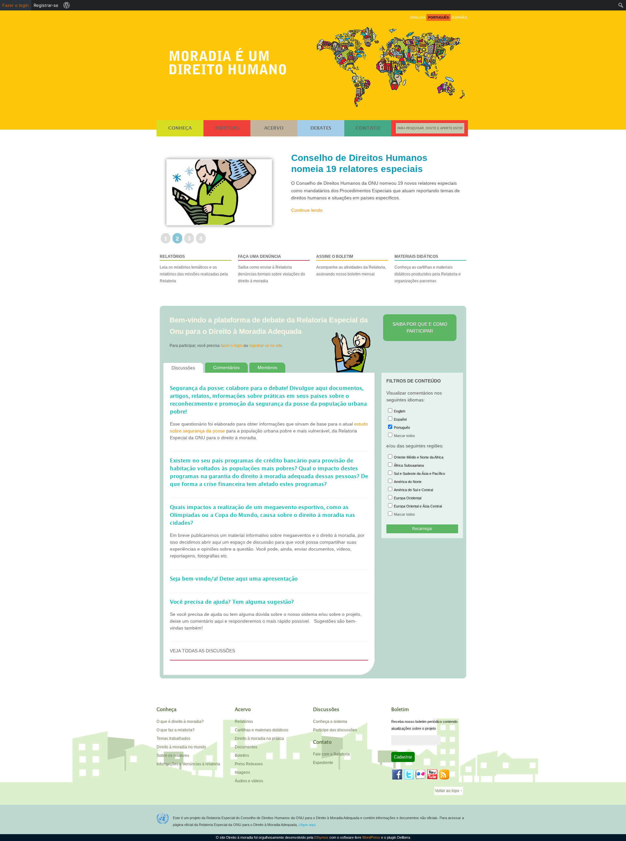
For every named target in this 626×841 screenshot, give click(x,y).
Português (402, 427)
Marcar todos (404, 436)
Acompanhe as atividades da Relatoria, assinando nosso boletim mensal (351, 265)
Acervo (274, 128)
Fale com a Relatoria (331, 754)
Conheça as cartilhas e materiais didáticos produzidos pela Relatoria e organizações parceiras (428, 268)
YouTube (432, 774)
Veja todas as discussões (202, 650)
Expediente (323, 762)
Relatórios (244, 721)
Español (400, 419)
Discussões (183, 367)
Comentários (226, 367)
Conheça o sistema (330, 721)
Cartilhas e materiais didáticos (261, 730)
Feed (444, 774)
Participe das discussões (335, 730)
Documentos (246, 747)
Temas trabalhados (173, 738)
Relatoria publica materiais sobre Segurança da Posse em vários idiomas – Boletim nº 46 (364, 169)
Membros (267, 367)
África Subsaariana (409, 465)
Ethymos (321, 837)
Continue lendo (306, 221)
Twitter (409, 774)
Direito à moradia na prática (259, 738)
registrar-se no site (265, 345)
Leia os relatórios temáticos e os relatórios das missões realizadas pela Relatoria (194, 268)
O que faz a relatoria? (175, 730)
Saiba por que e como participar (420, 327)
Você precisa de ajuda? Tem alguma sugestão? (232, 602)
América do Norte (408, 482)
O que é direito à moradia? (180, 721)
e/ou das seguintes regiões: (414, 445)
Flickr (420, 774)
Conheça (180, 128)
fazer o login (232, 345)
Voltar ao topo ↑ (448, 790)
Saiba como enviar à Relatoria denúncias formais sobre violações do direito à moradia (271, 268)
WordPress (371, 837)
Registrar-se (46, 5)
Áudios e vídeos (249, 781)
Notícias (227, 128)
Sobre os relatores (172, 755)
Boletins (242, 755)
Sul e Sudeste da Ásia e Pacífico (419, 473)
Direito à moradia (229, 59)
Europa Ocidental (407, 498)
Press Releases (249, 764)
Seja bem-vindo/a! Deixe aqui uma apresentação (234, 579)
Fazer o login (15, 5)
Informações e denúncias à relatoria (188, 764)
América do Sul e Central (413, 490)
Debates (320, 128)
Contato (368, 128)
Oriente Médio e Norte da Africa (418, 457)
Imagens (242, 772)
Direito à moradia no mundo (181, 747)
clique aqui (307, 825)
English (399, 411)
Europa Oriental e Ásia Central (418, 506)
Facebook (397, 774)
